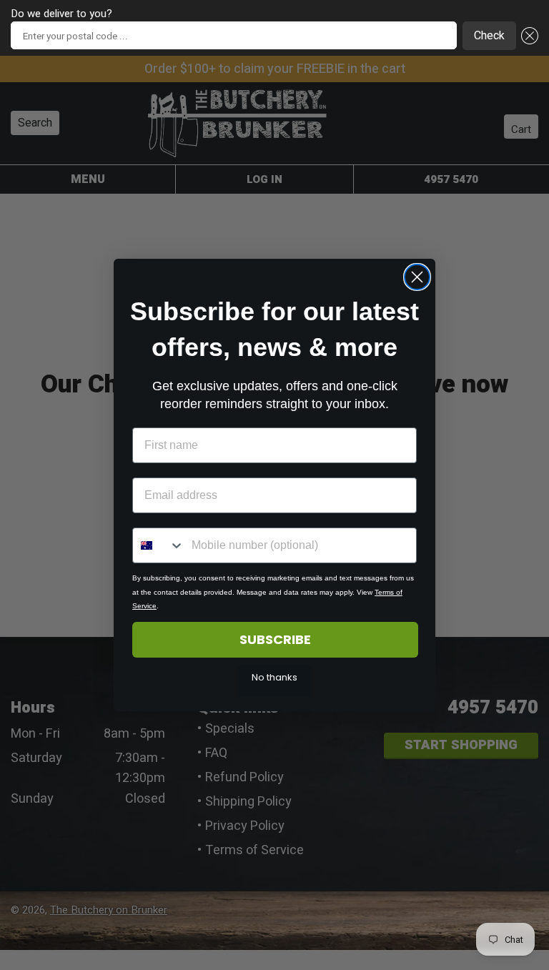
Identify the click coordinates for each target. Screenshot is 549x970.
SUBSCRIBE (275, 639)
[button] (527, 35)
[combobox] (158, 545)
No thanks (274, 677)
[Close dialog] (417, 276)
